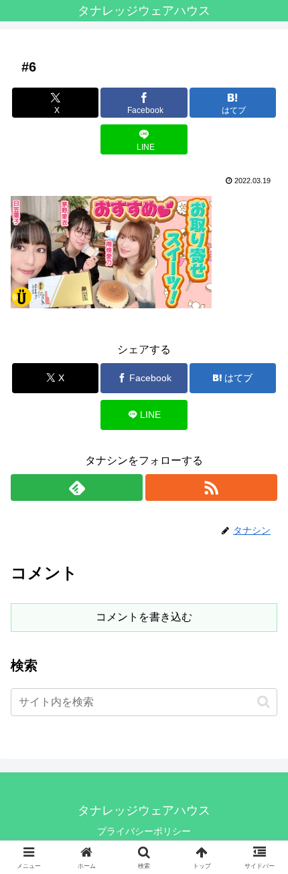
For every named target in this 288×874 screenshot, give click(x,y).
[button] (263, 701)
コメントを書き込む (144, 617)
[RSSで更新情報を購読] (211, 487)
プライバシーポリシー (144, 831)
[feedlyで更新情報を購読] (77, 487)
